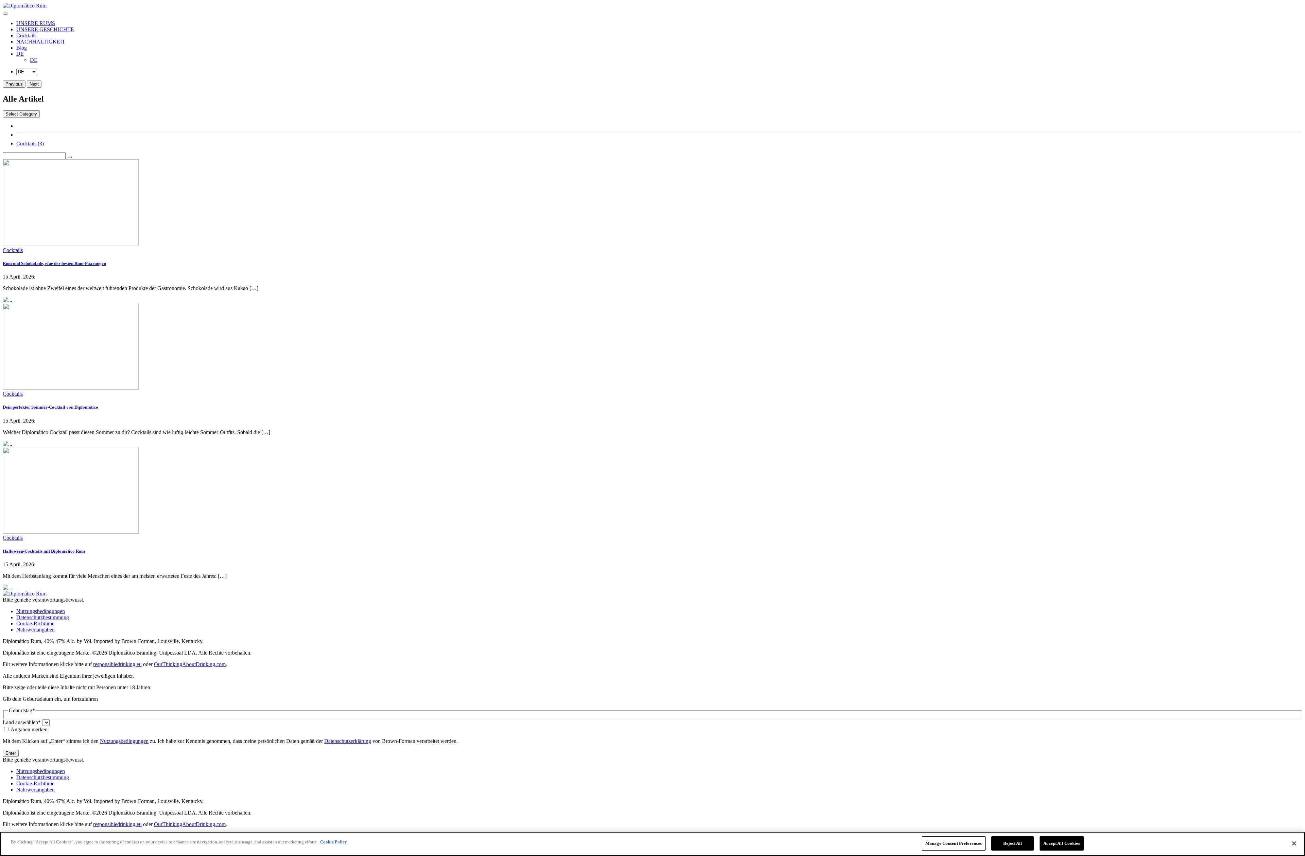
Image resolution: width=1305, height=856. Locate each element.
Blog (21, 48)
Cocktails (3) (30, 143)
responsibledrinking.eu (117, 664)
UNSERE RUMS (35, 23)
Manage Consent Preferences (953, 843)
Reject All (1012, 843)
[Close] (1294, 843)
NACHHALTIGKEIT (40, 41)
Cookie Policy (333, 841)
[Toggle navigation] (5, 14)
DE (20, 54)
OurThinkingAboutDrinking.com (190, 664)
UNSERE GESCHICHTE (45, 29)
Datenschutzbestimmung (42, 617)
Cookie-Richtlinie (35, 623)
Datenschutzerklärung (347, 741)
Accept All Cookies (1061, 843)
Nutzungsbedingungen (40, 611)
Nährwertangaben (35, 629)
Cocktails (26, 35)
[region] (652, 844)
